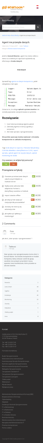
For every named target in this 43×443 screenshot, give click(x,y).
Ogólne (7, 291)
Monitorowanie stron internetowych (14, 420)
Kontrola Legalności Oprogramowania (14, 364)
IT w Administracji (8, 407)
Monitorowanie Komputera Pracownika (15, 366)
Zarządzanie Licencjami (10, 377)
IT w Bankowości (7, 410)
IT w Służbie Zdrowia (9, 415)
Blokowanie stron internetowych (12, 359)
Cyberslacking (6, 399)
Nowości (7, 282)
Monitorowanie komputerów (16, 48)
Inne (6, 316)
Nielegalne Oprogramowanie (11, 369)
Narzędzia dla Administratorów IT (13, 422)
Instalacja (8, 295)
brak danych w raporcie (14, 148)
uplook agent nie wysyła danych (20, 153)
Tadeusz (25, 46)
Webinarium (6, 382)
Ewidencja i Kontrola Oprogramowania (14, 404)
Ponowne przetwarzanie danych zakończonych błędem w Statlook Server (16, 179)
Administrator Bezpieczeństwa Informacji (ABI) (17, 394)
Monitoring (8, 299)
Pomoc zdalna (7, 428)
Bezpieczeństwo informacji (11, 397)
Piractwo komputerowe (10, 425)
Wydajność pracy (7, 387)
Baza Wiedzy (15, 35)
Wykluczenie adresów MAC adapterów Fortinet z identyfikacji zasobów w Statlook (16, 188)
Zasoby (7, 304)
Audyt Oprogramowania (10, 356)
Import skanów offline (12, 195)
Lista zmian (8, 287)
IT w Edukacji (6, 412)
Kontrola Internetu (8, 417)
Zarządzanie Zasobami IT (10, 371)
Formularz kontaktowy (9, 351)
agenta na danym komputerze (22, 81)
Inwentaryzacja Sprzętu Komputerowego (15, 361)
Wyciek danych (7, 384)
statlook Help (6, 35)
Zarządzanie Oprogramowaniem (13, 374)
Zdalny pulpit (9, 312)
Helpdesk (8, 308)
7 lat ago (12, 233)
